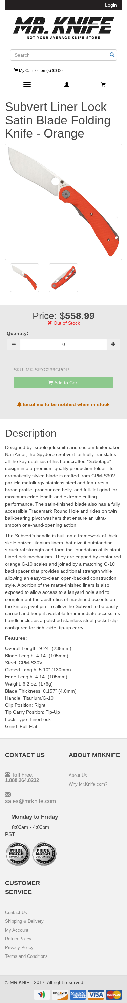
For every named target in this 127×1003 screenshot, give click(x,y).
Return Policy (18, 938)
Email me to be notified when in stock (65, 404)
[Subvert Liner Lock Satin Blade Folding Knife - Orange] (24, 277)
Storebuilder (63, 28)
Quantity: (17, 333)
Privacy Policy (19, 947)
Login (111, 5)
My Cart (40, 70)
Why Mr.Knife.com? (88, 784)
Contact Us (16, 912)
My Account (16, 930)
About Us (78, 775)
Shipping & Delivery (24, 921)
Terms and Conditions (26, 956)
